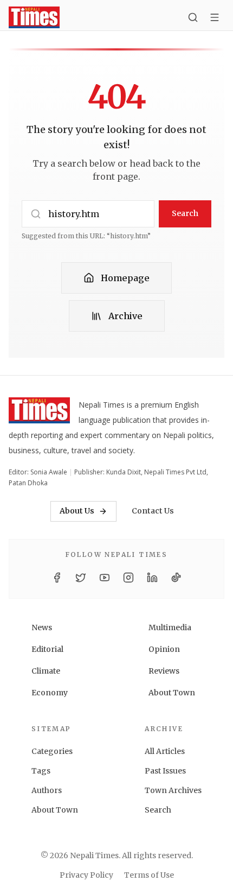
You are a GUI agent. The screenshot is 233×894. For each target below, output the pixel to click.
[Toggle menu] (214, 17)
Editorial (47, 649)
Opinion (164, 649)
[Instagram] (128, 577)
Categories (52, 751)
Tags (40, 771)
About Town (171, 693)
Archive (125, 315)
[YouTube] (104, 577)
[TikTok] (176, 577)
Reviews (163, 671)
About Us (77, 511)
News (41, 627)
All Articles (165, 751)
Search (185, 213)
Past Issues (165, 771)
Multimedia (169, 627)
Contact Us (153, 511)
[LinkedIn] (152, 577)
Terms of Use (149, 875)
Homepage (125, 277)
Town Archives (173, 790)
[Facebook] (57, 577)
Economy (49, 693)
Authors (46, 790)
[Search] (193, 17)
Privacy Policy (86, 875)
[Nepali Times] (39, 412)
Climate (45, 671)
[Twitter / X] (80, 577)
